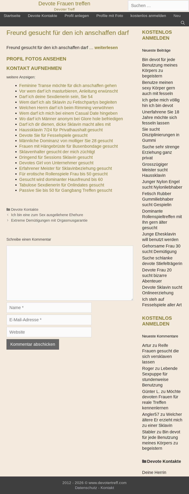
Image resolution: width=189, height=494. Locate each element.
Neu (177, 15)
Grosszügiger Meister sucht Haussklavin (155, 170)
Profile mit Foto (109, 15)
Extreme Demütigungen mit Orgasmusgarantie (49, 220)
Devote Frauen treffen (64, 3)
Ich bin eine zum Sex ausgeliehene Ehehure (47, 215)
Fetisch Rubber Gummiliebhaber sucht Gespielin (157, 199)
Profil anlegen (77, 15)
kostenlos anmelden (148, 15)
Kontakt (107, 488)
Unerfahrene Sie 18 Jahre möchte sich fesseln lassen (160, 117)
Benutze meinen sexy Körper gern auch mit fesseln (158, 88)
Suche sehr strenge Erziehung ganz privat (160, 152)
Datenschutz (86, 488)
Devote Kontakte (42, 15)
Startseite (12, 15)
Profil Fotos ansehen (36, 59)
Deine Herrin (154, 472)
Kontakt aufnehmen (34, 68)
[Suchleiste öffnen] (183, 22)
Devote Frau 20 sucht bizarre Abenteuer (157, 275)
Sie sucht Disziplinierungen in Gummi (160, 135)
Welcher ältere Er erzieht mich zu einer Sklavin (162, 420)
